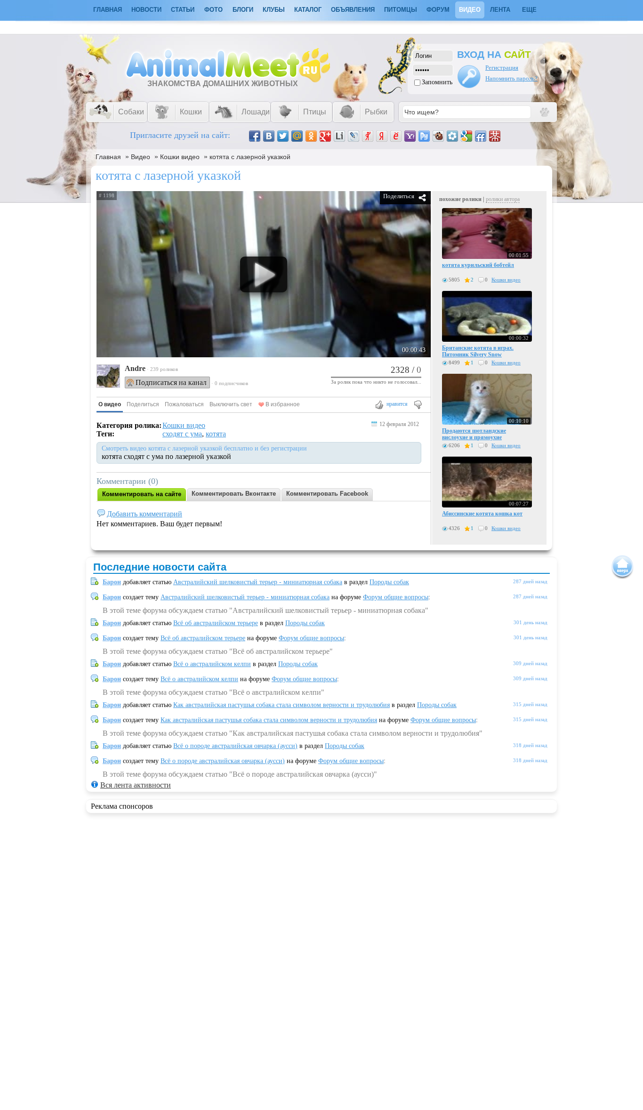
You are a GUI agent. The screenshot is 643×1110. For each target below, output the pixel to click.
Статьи (182, 9)
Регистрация (501, 67)
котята (216, 434)
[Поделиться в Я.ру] (367, 136)
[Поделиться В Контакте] (268, 136)
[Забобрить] (438, 136)
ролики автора (503, 199)
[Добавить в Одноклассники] (311, 136)
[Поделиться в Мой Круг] (452, 136)
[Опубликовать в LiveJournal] (353, 136)
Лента (500, 9)
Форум (438, 9)
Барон (112, 582)
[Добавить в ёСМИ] (396, 136)
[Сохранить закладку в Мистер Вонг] (494, 136)
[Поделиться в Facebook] (254, 136)
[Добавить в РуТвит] (424, 136)
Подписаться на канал (171, 382)
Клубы (274, 9)
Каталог (308, 9)
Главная (108, 157)
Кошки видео (180, 157)
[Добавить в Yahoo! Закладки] (410, 136)
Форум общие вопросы (395, 597)
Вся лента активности (135, 785)
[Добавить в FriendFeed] (480, 136)
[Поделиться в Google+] (325, 136)
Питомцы (400, 9)
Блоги (243, 9)
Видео (470, 9)
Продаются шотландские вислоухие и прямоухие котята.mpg (474, 437)
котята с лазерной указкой (249, 157)
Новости (146, 9)
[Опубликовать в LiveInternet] (339, 136)
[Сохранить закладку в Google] (466, 136)
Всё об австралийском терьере (215, 623)
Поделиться (398, 196)
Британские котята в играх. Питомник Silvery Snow (478, 351)
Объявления (353, 9)
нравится (397, 404)
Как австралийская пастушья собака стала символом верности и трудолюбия (281, 704)
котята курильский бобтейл (478, 265)
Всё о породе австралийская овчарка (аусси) (235, 745)
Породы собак (389, 582)
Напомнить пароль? (511, 78)
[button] (109, 404)
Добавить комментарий (144, 514)
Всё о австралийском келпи (212, 664)
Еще (529, 9)
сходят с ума (182, 434)
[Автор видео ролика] (108, 377)
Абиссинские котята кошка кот (482, 513)
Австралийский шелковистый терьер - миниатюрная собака (257, 582)
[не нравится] (417, 405)
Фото (213, 9)
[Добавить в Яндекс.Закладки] (381, 136)
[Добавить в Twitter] (283, 136)
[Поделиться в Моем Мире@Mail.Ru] (297, 136)
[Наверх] (622, 567)
